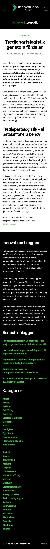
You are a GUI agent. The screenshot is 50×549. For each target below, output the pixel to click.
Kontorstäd (9, 460)
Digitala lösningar (12, 418)
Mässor (7, 479)
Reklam (7, 502)
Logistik (25, 35)
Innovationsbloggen (20, 543)
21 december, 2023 (34, 54)
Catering (7, 414)
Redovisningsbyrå (13, 498)
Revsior (7, 509)
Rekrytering (9, 506)
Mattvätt (7, 483)
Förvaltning (9, 444)
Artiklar (7, 406)
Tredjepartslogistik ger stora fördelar (25, 44)
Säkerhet (8, 513)
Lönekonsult (9, 471)
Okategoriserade (12, 486)
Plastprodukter (11, 494)
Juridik (6, 452)
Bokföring (8, 410)
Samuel (16, 54)
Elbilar (6, 425)
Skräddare (8, 517)
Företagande (10, 437)
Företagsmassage (13, 440)
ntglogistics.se (9, 223)
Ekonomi (7, 421)
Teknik (6, 528)
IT (4, 448)
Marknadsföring (11, 475)
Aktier (6, 398)
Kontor (6, 456)
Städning (8, 525)
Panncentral (9, 490)
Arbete (6, 402)
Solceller (7, 521)
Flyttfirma (8, 433)
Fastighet (8, 429)
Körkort (7, 463)
